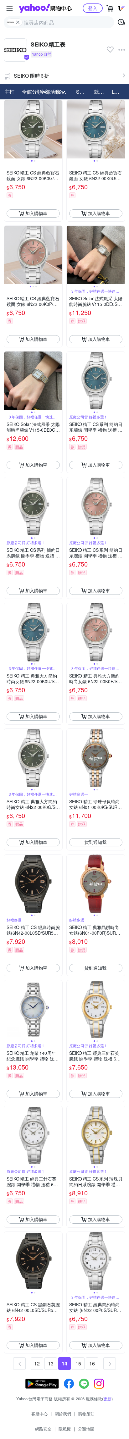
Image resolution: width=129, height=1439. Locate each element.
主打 (9, 91)
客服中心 (39, 1414)
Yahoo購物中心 (45, 8)
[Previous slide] (8, 129)
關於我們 (63, 1414)
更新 (107, 1399)
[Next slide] (58, 129)
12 (37, 1363)
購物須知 (86, 1414)
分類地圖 (86, 1429)
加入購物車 (36, 213)
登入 (92, 8)
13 (51, 1363)
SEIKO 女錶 (83, 91)
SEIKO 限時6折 (31, 75)
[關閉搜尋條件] (18, 22)
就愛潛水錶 (101, 91)
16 (92, 1363)
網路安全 (43, 1429)
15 (78, 1363)
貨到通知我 (95, 842)
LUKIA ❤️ (119, 91)
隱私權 (65, 1429)
